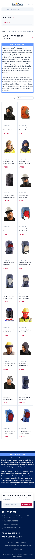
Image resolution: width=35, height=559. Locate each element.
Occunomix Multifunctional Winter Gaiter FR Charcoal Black (24, 365)
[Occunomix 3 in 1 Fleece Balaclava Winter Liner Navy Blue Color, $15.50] (25, 146)
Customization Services (11, 546)
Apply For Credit (21, 542)
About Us (11, 542)
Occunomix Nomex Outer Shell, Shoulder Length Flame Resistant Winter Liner (25, 398)
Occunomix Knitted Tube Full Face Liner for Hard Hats (25, 331)
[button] (17, 22)
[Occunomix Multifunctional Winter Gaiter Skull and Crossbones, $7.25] (9, 382)
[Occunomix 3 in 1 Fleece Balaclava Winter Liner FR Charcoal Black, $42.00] (9, 112)
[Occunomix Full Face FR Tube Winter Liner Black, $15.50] (25, 180)
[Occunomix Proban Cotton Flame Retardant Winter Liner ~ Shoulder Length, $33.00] (25, 416)
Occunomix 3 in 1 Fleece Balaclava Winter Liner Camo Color (9, 163)
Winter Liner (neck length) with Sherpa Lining (25, 264)
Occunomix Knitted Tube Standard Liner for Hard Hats (9, 365)
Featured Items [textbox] (22, 98)
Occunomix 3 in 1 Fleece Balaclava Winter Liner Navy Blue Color (24, 163)
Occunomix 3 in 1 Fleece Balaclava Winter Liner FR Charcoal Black (8, 129)
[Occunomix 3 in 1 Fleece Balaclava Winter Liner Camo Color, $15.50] (9, 146)
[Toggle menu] (2, 4)
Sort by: (13, 98)
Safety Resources (26, 546)
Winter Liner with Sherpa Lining (8, 297)
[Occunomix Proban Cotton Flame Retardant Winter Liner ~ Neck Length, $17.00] (9, 416)
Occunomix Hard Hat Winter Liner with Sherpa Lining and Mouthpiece (25, 297)
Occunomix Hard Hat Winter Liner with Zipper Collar (9, 331)
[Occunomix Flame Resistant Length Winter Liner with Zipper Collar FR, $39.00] (9, 180)
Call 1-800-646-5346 (11, 524)
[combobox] (25, 97)
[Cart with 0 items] (32, 4)
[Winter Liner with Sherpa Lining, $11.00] (9, 281)
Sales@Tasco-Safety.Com (12, 528)
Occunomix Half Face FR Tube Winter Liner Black (9, 230)
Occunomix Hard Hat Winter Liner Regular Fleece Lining (24, 230)
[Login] (29, 4)
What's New (18, 549)
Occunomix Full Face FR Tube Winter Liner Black (25, 196)
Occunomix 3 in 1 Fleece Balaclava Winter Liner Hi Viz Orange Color (25, 129)
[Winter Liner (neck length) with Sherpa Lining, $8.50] (25, 247)
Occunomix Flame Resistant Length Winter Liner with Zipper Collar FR (8, 196)
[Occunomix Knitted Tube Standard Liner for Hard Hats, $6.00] (9, 348)
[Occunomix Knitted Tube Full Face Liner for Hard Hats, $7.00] (25, 314)
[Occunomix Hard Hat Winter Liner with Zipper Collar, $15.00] (9, 314)
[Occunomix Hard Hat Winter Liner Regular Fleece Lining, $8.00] (25, 213)
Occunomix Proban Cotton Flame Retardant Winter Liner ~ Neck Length (9, 432)
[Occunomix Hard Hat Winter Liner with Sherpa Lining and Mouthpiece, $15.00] (25, 281)
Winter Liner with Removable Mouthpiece (8, 264)
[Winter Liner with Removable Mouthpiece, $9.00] (9, 247)
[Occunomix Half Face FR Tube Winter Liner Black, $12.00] (9, 213)
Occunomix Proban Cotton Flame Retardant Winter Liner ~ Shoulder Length (25, 432)
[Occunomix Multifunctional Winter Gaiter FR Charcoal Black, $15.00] (25, 348)
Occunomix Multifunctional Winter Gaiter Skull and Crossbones (9, 398)
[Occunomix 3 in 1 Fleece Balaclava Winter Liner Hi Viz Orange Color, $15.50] (25, 112)
